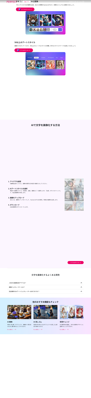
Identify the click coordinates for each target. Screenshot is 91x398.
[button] (79, 2)
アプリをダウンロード (75, 262)
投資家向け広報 (72, 2)
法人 (21, 1)
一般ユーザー (26, 1)
